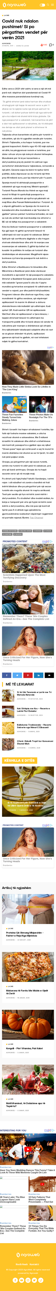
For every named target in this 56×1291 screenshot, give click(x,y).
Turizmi (48, 531)
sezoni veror (26, 531)
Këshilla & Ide (15, 798)
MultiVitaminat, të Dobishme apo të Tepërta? (25, 1105)
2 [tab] (48, 770)
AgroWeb (6, 43)
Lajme (6, 15)
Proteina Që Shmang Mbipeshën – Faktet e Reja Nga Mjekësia (25, 934)
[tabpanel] (28, 791)
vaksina (18, 534)
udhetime (7, 534)
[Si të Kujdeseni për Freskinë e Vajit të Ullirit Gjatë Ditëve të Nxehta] (28, 791)
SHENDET (38, 531)
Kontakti (34, 1264)
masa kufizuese (10, 531)
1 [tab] (46, 770)
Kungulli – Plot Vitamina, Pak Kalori (24, 1048)
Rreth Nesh (22, 1264)
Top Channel (36, 518)
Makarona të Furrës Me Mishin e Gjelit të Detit (27, 992)
